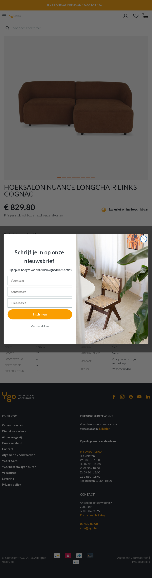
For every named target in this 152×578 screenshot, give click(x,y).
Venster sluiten (40, 326)
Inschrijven (40, 314)
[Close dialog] (143, 239)
